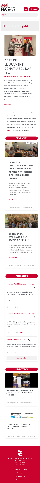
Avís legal (20, 473)
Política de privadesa (20, 469)
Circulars (20, 76)
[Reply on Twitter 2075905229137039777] (8, 352)
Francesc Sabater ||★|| (14, 339)
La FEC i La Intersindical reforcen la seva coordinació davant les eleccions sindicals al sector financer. (21, 170)
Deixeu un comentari (10, 76)
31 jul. (33, 284)
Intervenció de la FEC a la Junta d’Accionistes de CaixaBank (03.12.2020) (18, 426)
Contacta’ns (20, 480)
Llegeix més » (8, 104)
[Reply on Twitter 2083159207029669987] (8, 307)
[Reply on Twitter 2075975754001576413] (8, 333)
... (8, 298)
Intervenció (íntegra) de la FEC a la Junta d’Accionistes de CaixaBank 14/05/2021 (20, 393)
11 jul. (33, 314)
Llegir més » (13, 199)
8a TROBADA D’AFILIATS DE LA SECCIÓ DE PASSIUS (19, 237)
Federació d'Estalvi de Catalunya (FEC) (19, 284)
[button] (26, 9)
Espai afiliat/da (20, 476)
